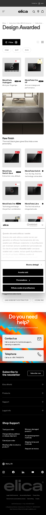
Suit (17, 50)
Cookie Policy (30, 499)
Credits (38, 499)
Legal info (6, 410)
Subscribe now (35, 373)
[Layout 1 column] (38, 42)
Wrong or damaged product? (32, 430)
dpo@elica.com (32, 509)
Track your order (8, 429)
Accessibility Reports (25, 495)
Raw (7, 50)
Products (6, 393)
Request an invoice (32, 448)
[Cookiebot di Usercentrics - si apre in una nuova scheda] (28, 225)
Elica (4, 23)
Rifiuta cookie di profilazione (23, 288)
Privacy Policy (36, 495)
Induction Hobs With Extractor (20, 23)
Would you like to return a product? (11, 446)
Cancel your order (8, 440)
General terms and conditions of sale (15, 499)
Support (5, 401)
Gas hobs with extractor (16, 300)
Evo (27, 50)
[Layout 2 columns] (42, 42)
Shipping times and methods (32, 443)
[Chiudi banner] (42, 225)
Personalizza (21, 280)
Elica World (7, 384)
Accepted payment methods (32, 436)
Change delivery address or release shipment (11, 435)
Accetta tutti (23, 272)
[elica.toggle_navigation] (3, 11)
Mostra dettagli (32, 265)
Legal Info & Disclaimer (12, 495)
